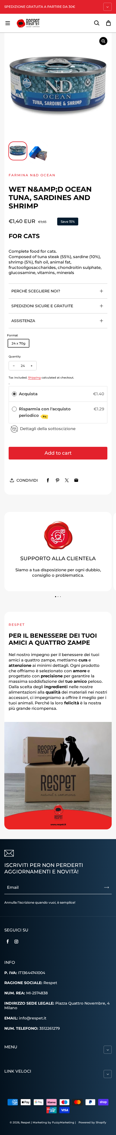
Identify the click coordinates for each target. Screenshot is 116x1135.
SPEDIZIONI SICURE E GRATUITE (42, 306)
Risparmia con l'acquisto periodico (45, 412)
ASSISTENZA (23, 321)
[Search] (96, 23)
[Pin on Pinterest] (57, 480)
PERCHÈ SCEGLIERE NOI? (35, 291)
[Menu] (7, 23)
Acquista (28, 393)
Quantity (15, 356)
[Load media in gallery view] (18, 151)
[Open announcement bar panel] (107, 7)
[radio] (14, 394)
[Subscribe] (106, 887)
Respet (26, 1122)
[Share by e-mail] (76, 480)
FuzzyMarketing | (64, 1122)
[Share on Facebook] (48, 480)
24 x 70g (18, 343)
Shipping (34, 377)
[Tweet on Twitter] (66, 480)
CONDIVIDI (27, 480)
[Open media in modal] (103, 41)
